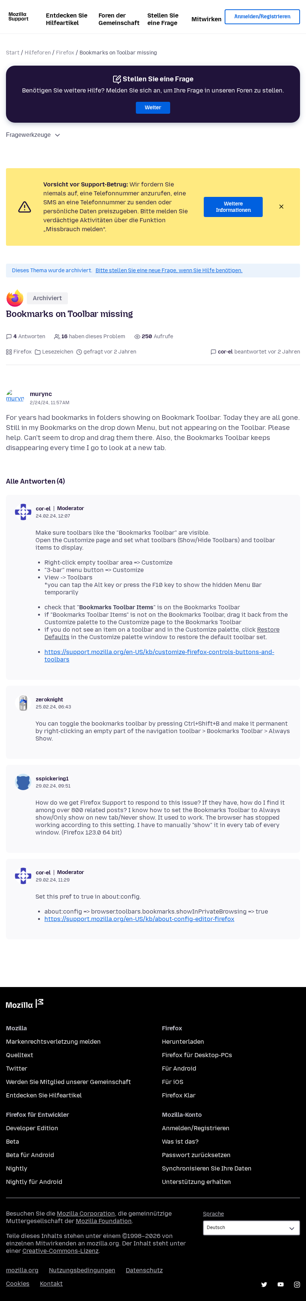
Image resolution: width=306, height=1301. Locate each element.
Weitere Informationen (233, 207)
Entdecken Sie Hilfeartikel (66, 19)
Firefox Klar (179, 1095)
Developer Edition (32, 1128)
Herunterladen (183, 1041)
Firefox (65, 53)
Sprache (213, 1214)
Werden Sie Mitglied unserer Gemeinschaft (68, 1081)
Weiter (153, 107)
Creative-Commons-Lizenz (60, 1250)
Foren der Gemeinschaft (119, 19)
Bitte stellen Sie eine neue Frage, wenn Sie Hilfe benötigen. (169, 270)
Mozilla (24, 1005)
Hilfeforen (38, 53)
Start (12, 53)
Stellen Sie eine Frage (162, 19)
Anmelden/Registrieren (262, 16)
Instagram (297, 1285)
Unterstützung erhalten (196, 1181)
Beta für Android (30, 1155)
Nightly (16, 1168)
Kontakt (51, 1283)
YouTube (281, 1285)
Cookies (17, 1283)
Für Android (179, 1068)
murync (41, 393)
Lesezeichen (57, 352)
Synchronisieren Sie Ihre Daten (207, 1168)
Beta (12, 1141)
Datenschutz (144, 1270)
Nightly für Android (34, 1181)
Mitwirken (206, 19)
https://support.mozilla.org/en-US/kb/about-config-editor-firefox (139, 919)
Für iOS (172, 1081)
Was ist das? (180, 1141)
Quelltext (19, 1055)
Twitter (16, 1068)
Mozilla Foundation (104, 1221)
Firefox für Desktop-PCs (197, 1055)
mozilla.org (22, 1270)
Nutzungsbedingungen (82, 1270)
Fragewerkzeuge (28, 135)
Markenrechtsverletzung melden (53, 1041)
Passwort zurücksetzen (196, 1155)
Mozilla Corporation (86, 1213)
